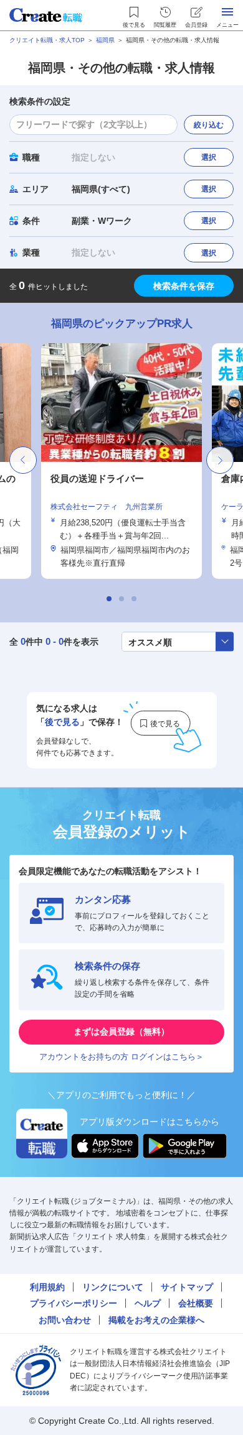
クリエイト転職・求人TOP (47, 40)
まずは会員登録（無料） (121, 1031)
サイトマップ (187, 1287)
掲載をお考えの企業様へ (156, 1320)
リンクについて (112, 1287)
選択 (208, 157)
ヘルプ (148, 1303)
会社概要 (195, 1303)
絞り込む (209, 125)
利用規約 (47, 1287)
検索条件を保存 (183, 286)
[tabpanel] (121, 461)
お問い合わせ (65, 1320)
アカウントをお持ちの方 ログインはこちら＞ (121, 1056)
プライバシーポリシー (73, 1303)
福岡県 (105, 40)
